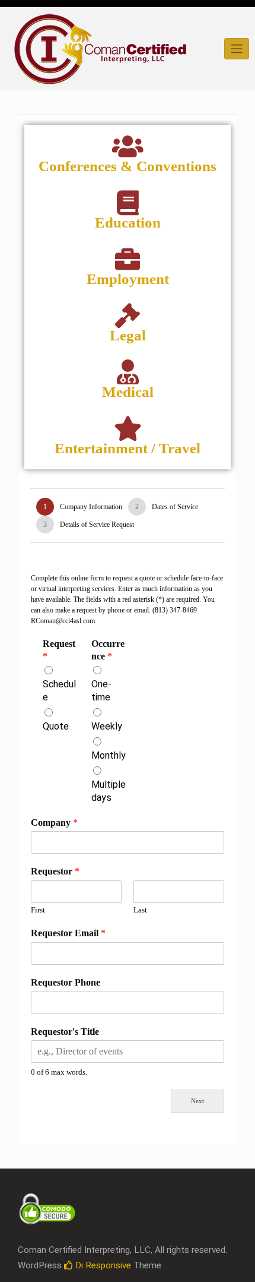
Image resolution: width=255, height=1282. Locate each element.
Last (140, 909)
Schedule (59, 691)
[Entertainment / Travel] (127, 428)
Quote (56, 726)
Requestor (55, 871)
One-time (101, 691)
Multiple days (108, 791)
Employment (128, 279)
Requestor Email (68, 933)
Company (54, 822)
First (38, 909)
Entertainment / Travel (127, 448)
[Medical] (127, 371)
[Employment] (127, 259)
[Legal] (127, 315)
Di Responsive (102, 1265)
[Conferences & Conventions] (127, 146)
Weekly (106, 726)
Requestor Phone (65, 982)
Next (197, 1100)
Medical (128, 392)
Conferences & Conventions (127, 166)
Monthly (108, 756)
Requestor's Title (65, 1032)
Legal (128, 335)
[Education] (127, 202)
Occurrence (108, 650)
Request (59, 650)
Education (128, 222)
